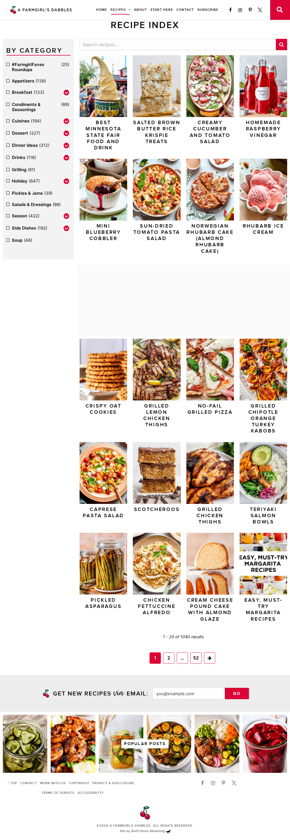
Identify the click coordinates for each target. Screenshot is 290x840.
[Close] (242, 347)
